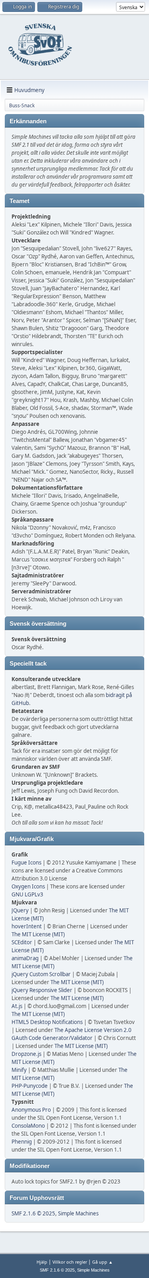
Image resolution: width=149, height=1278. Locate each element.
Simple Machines (78, 1213)
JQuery (20, 910)
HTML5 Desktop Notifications (47, 1022)
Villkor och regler (69, 1262)
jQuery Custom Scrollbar (41, 974)
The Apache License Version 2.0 (93, 1030)
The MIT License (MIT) (38, 934)
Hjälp (42, 1262)
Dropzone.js (26, 1053)
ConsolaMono (28, 1125)
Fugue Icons (26, 862)
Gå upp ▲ (102, 1262)
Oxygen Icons (28, 886)
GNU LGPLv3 (27, 894)
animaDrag (25, 958)
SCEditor (22, 942)
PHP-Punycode (30, 1085)
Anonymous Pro (31, 1109)
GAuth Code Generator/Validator (52, 1038)
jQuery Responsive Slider (42, 990)
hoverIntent (27, 926)
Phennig (22, 1141)
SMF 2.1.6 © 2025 (33, 1213)
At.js (17, 1006)
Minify (19, 1069)
